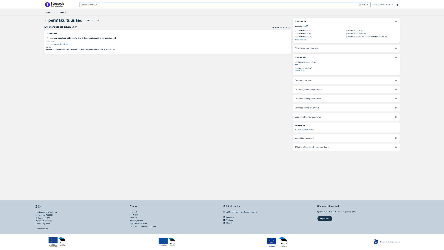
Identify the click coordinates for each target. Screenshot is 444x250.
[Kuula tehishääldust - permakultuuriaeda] (311, 36)
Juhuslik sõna (378, 4)
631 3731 (46, 218)
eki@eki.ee (46, 224)
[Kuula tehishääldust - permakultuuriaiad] (362, 30)
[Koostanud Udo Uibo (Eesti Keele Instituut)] (396, 48)
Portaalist (133, 212)
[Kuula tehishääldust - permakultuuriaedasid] (385, 36)
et (45, 20)
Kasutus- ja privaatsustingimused (143, 226)
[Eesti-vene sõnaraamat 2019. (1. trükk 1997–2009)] (396, 147)
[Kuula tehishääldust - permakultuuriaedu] (362, 36)
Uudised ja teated (136, 221)
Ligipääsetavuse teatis (138, 223)
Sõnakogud (134, 215)
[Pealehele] (54, 4)
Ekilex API (133, 218)
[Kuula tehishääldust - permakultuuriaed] (310, 30)
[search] (225, 4)
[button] (389, 4)
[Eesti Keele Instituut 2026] (396, 80)
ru (47, 44)
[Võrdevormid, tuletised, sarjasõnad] (396, 57)
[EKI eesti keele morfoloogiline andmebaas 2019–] (396, 21)
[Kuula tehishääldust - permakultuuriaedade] (364, 33)
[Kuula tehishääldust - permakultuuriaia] (309, 33)
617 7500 (48, 221)
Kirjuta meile (324, 219)
